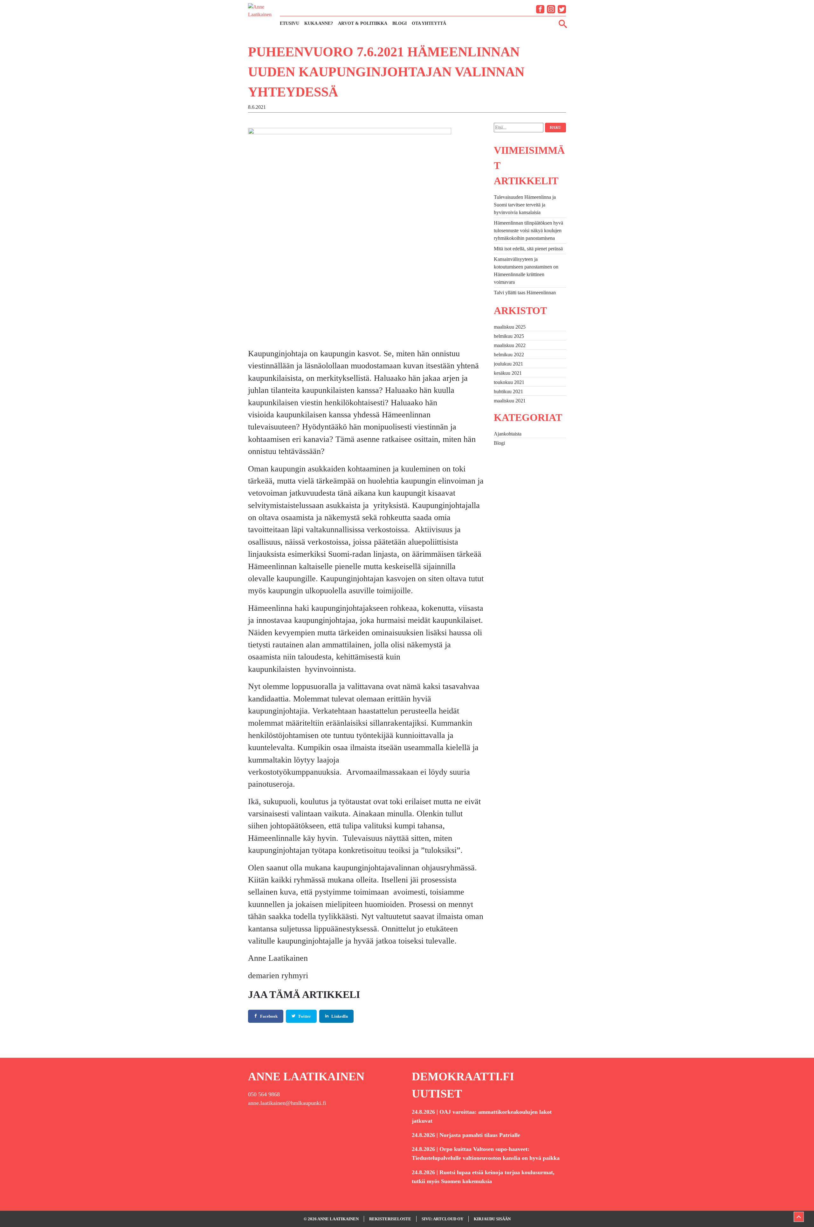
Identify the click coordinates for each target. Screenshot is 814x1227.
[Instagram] (551, 9)
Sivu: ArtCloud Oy (442, 1219)
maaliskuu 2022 (510, 345)
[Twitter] (562, 9)
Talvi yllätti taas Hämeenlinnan (525, 292)
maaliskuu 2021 (510, 400)
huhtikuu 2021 (508, 391)
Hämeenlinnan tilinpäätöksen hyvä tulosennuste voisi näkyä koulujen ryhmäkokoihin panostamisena (528, 230)
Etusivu (289, 23)
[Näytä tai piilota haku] (563, 23)
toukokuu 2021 (509, 382)
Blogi (399, 23)
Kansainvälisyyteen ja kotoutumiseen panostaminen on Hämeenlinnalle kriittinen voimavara (526, 270)
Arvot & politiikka (362, 23)
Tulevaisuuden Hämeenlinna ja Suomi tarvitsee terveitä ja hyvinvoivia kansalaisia (525, 204)
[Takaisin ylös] (799, 1217)
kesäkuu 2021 (508, 373)
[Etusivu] (260, 15)
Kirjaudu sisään (492, 1219)
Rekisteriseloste (390, 1219)
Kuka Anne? (318, 23)
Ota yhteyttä (429, 23)
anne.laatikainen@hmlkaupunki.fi (287, 1103)
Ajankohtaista (507, 433)
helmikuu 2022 (509, 354)
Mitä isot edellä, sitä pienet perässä (528, 248)
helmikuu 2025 (509, 336)
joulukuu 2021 (508, 363)
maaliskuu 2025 (510, 327)
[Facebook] (540, 9)
